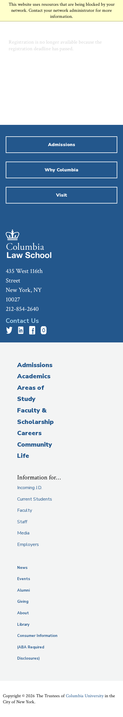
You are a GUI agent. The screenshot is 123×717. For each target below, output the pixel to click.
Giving (23, 601)
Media (23, 533)
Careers (29, 433)
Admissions (34, 365)
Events (23, 579)
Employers (28, 544)
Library (23, 624)
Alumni (23, 590)
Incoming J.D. (29, 488)
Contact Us (22, 321)
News (22, 567)
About (23, 613)
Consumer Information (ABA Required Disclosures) (37, 647)
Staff (22, 522)
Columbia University (85, 696)
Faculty (24, 510)
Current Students (34, 499)
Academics (33, 376)
